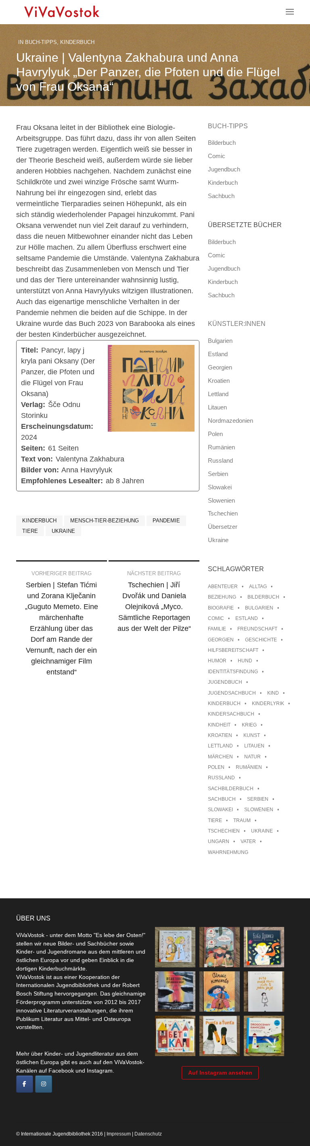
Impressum (119, 1134)
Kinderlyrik (268, 703)
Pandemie (166, 521)
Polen (215, 433)
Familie (217, 629)
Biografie (221, 608)
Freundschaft (257, 629)
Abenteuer (223, 586)
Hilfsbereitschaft (233, 650)
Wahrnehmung (228, 852)
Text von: (37, 459)
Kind (273, 693)
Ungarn (218, 841)
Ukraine (63, 531)
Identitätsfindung (233, 671)
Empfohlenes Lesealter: (62, 481)
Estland (218, 354)
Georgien (220, 367)
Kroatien (219, 380)
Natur (252, 757)
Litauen (217, 407)
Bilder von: (40, 470)
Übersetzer (222, 526)
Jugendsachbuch (232, 693)
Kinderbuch (77, 42)
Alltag (258, 586)
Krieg (249, 725)
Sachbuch (221, 195)
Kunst (251, 735)
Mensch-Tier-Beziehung (104, 521)
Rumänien (221, 447)
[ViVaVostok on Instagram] (43, 1084)
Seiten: (33, 448)
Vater (248, 841)
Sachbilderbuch (230, 788)
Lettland (218, 393)
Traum (242, 820)
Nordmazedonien (230, 420)
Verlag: (33, 405)
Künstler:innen (237, 323)
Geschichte (261, 640)
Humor (217, 661)
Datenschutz (148, 1134)
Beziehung (222, 597)
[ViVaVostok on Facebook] (24, 1084)
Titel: (29, 350)
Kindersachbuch (231, 714)
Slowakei (220, 487)
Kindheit (219, 725)
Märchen (220, 757)
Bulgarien (220, 340)
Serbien (218, 473)
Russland (220, 460)
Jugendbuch (224, 169)
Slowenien (221, 500)
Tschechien (223, 513)
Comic (216, 155)
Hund (245, 661)
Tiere (30, 531)
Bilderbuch (222, 142)
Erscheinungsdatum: (57, 426)
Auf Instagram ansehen (220, 1072)
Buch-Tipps (41, 42)
